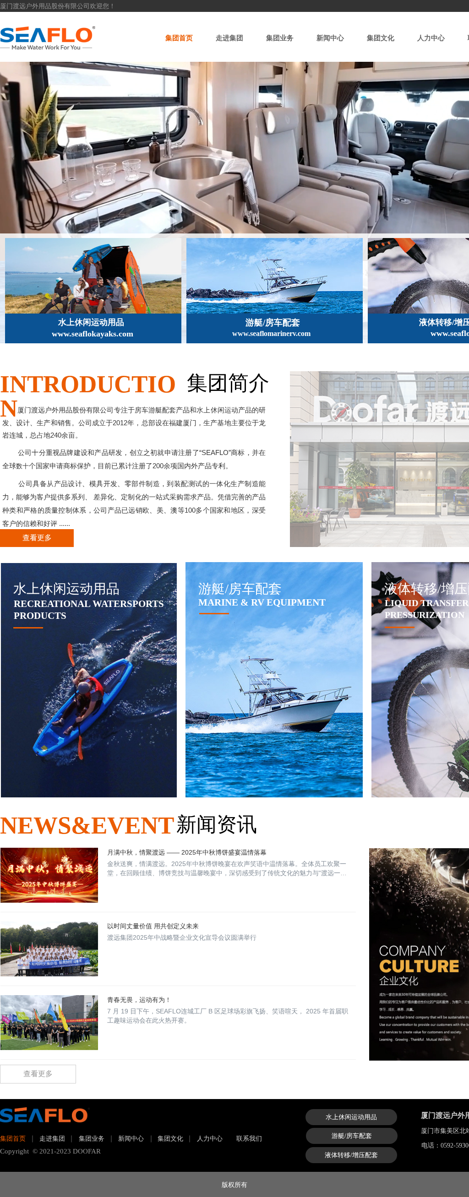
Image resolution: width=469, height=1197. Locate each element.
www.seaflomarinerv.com (271, 333)
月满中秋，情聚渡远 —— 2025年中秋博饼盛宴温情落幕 (187, 852)
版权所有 (234, 1184)
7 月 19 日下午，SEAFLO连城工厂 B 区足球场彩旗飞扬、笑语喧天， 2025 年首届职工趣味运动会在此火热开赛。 (227, 1015)
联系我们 (249, 1138)
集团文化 (380, 38)
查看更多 (37, 538)
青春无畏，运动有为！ (139, 999)
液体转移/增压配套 (351, 1155)
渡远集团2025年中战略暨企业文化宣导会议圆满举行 (181, 937)
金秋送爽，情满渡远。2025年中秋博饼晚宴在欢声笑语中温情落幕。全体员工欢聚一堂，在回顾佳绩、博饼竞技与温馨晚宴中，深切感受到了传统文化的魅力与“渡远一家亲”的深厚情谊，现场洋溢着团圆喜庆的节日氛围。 (227, 868)
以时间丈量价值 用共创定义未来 (153, 926)
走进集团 (229, 38)
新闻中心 (330, 38)
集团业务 (280, 38)
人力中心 (431, 38)
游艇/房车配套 (272, 322)
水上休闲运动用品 (91, 322)
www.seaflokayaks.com (92, 333)
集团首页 (179, 38)
